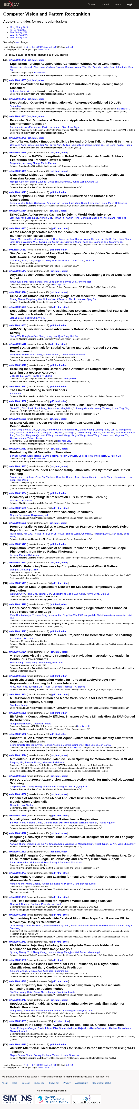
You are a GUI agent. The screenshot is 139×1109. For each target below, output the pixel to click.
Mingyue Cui (35, 971)
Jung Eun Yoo (56, 281)
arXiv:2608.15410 (18, 604)
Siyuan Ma (15, 239)
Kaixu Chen (33, 992)
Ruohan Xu (53, 408)
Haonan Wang (55, 952)
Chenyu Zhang (18, 438)
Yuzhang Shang (31, 163)
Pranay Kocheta (42, 1055)
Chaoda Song (56, 844)
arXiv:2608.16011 (18, 344)
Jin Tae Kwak (54, 904)
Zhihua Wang (73, 533)
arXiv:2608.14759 (18, 897)
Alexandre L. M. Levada (23, 638)
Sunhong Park (38, 904)
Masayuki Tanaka (42, 723)
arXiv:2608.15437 (18, 562)
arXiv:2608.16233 (18, 228)
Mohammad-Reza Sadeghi (44, 862)
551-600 (52, 47)
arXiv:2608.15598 (18, 508)
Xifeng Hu (62, 299)
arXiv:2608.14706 (18, 60)
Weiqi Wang (47, 435)
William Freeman (88, 822)
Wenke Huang (107, 217)
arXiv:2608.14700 (18, 138)
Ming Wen (51, 260)
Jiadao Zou (16, 317)
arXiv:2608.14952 (18, 794)
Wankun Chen (17, 593)
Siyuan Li (51, 533)
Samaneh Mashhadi (71, 862)
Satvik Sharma (50, 455)
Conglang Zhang (90, 217)
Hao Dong (22, 480)
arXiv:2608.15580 (18, 523)
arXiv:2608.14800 (18, 851)
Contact (26, 1083)
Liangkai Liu (16, 569)
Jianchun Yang (18, 217)
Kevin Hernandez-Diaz (54, 127)
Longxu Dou (29, 429)
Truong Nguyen (106, 822)
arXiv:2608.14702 (18, 99)
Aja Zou (65, 925)
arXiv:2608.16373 (18, 192)
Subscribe (39, 1083)
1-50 (26, 47)
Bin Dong (110, 145)
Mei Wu (81, 299)
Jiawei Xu (15, 408)
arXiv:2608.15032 (18, 734)
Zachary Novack (55, 67)
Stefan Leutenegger (64, 1010)
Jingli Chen (16, 242)
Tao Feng (15, 260)
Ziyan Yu (40, 477)
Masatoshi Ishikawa (53, 762)
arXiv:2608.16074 (18, 292)
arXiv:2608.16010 (18, 365)
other (41, 60)
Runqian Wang (73, 67)
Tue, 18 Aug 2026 (18, 37)
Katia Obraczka (71, 1055)
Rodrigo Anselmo (53, 744)
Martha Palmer (51, 354)
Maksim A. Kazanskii (21, 500)
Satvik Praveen (33, 375)
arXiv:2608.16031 (18, 325)
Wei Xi (41, 317)
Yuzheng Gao (53, 477)
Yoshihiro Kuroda (66, 992)
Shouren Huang (32, 762)
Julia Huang (16, 925)
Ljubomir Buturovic (20, 91)
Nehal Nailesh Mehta (31, 822)
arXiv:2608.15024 (18, 755)
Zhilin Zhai (27, 408)
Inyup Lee (70, 281)
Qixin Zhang (125, 239)
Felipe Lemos (90, 744)
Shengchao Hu (70, 429)
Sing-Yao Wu (70, 615)
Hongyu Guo (30, 317)
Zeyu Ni (42, 181)
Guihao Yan (49, 299)
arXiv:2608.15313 (18, 631)
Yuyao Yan (55, 145)
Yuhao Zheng (34, 438)
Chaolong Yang (18, 145)
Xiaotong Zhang (18, 971)
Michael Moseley (99, 925)
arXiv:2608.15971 (18, 386)
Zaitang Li (70, 432)
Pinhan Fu (59, 217)
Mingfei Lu (66, 408)
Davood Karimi (88, 883)
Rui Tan (74, 336)
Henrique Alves (34, 744)
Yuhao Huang (17, 883)
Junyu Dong (92, 593)
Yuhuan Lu (47, 883)
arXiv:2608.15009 (18, 776)
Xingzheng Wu (34, 299)
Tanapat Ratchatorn (20, 723)
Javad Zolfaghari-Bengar (23, 1028)
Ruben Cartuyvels (35, 203)
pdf (29, 60)
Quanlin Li (86, 533)
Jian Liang (32, 217)
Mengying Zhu (41, 239)
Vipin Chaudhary (126, 844)
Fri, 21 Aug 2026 (18, 30)
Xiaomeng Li (94, 952)
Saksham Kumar (19, 705)
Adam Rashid (34, 455)
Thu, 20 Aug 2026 (18, 32)
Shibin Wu (98, 145)
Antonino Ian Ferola (57, 203)
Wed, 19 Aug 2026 (19, 35)
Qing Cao (48, 971)
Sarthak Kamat (18, 455)
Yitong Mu (15, 106)
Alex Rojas (39, 67)
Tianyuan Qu (32, 435)
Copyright (54, 1083)
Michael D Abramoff (29, 555)
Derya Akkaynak (39, 515)
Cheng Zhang (17, 299)
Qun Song (63, 336)
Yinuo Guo (33, 145)
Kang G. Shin (31, 569)
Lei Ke (114, 429)
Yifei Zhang (36, 354)
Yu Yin (113, 844)
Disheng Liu (33, 844)
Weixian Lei (21, 432)
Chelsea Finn (85, 455)
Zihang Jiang (102, 429)
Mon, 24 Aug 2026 (19, 27)
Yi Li (29, 952)
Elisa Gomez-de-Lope (65, 1028)
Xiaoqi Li (93, 477)
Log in (130, 4)
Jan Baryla (105, 744)
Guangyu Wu (116, 242)
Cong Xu (14, 805)
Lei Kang (29, 477)
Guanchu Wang (92, 408)
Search (94, 4)
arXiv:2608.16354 (18, 210)
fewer (40, 49)
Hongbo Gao (17, 181)
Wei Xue (90, 260)
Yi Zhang (78, 408)
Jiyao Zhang (81, 477)
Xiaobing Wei (30, 242)
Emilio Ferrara (48, 163)
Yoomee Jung (39, 615)
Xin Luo (96, 432)
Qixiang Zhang (18, 952)
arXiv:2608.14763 (18, 873)
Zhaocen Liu (16, 375)
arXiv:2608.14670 (18, 1044)
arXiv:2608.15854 (18, 493)
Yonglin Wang (78, 435)
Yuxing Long (16, 477)
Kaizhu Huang (124, 145)
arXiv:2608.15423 (18, 583)
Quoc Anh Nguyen (19, 904)
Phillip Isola (100, 455)
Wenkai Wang (62, 435)
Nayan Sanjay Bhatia (21, 1055)
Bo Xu (83, 952)
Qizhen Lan (97, 239)
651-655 (69, 47)
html (34, 60)
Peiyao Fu (39, 533)
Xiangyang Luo (36, 260)
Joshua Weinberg (72, 744)
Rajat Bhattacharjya (20, 615)
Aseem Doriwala (68, 455)
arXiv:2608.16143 (18, 271)
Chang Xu (92, 181)
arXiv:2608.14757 (18, 941)
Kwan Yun (15, 281)
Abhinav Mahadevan (120, 1028)
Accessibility (81, 1083)
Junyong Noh (84, 281)
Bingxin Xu (15, 163)
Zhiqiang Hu (16, 762)
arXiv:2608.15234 (18, 694)
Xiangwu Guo (53, 429)
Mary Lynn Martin (19, 354)
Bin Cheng (67, 477)
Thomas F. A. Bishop (74, 686)
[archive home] (11, 4)
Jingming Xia (61, 971)
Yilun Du (86, 67)
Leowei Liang (84, 432)
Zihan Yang (45, 662)
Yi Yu (12, 686)
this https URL (40, 73)
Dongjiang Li (120, 477)
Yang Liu (87, 242)
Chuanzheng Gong (63, 593)
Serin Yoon (28, 281)
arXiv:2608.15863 (18, 466)
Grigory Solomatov (20, 515)
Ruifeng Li (65, 181)
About (5, 1083)
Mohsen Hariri (85, 844)
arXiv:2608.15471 (18, 544)
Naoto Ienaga (48, 992)
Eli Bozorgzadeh (87, 615)
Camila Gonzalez (33, 925)
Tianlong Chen (110, 408)
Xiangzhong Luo (48, 336)
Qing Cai (91, 299)
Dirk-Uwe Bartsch (68, 822)
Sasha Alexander (79, 925)
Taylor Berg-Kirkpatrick (114, 67)
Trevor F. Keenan (52, 686)
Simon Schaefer (44, 1010)
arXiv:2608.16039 (18, 307)
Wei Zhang (31, 181)
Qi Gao (41, 429)
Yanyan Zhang (18, 844)
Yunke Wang (79, 181)
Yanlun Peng (73, 217)
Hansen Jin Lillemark (21, 67)
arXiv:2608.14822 (18, 833)
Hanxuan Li (35, 432)
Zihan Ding (16, 429)
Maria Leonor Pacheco (73, 354)
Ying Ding (124, 408)
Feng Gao (31, 593)
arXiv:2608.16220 (18, 249)
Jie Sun (67, 145)
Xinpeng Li (71, 844)
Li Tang (14, 555)
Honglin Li (48, 432)
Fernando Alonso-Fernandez (25, 127)
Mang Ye (121, 217)
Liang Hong (16, 1010)
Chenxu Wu (107, 435)
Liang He (27, 239)
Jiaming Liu (45, 242)
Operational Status (101, 1082)
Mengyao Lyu (66, 239)
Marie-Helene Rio (117, 203)
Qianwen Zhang (73, 242)
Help (14, 1083)
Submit (106, 4)
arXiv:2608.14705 (18, 80)
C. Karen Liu (114, 455)
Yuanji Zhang (33, 883)
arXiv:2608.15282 (18, 676)
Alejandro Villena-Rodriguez (93, 1028)
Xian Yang (116, 533)
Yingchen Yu (121, 435)
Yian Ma (96, 67)
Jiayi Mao (120, 432)
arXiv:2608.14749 (18, 981)
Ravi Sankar (27, 805)
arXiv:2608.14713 (18, 1000)
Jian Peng (22, 686)
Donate (117, 4)
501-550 (44, 47)
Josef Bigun (74, 127)
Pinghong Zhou (102, 533)
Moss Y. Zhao (116, 925)
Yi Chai (54, 239)
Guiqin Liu (57, 242)
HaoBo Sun (111, 239)
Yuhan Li (57, 1055)
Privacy (67, 1083)
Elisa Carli (74, 203)
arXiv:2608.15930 (18, 419)
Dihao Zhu (53, 181)
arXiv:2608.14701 (18, 116)
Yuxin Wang (93, 435)
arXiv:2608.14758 (18, 915)
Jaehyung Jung (85, 1010)
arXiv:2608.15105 (18, 713)
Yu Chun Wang (18, 992)
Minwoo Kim (55, 615)
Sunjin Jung (41, 281)
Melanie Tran (51, 822)
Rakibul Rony (45, 1028)
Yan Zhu (27, 533)
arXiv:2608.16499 (18, 171)
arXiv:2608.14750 (18, 960)
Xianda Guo (45, 217)
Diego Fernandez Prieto (94, 203)
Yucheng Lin (35, 686)
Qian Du (105, 593)
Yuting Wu (15, 336)
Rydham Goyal (52, 925)
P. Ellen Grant (71, 883)
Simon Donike (17, 203)
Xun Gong (79, 593)
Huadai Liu (64, 260)
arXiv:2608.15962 (18, 401)
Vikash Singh (101, 844)
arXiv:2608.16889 (18, 152)
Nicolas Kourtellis (19, 1031)
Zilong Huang (87, 429)
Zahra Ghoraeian (19, 862)
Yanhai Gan (45, 593)
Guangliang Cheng (82, 145)
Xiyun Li (59, 432)
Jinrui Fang (40, 408)
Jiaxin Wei (29, 1010)
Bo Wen (14, 822)
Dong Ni (58, 883)
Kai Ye (44, 844)
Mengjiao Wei (71, 952)
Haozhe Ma (108, 432)
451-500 (35, 47)
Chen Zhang (77, 260)
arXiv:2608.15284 (18, 652)
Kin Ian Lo (15, 393)
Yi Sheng (47, 375)
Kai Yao (44, 145)
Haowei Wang (82, 239)
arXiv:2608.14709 (18, 1021)
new (17, 42)
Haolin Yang (106, 477)
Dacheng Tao (101, 242)
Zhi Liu (72, 299)
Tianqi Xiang (39, 952)
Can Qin (20, 435)
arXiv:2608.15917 (18, 448)
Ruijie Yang (16, 533)
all (53, 49)
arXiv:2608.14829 (18, 815)
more (47, 49)
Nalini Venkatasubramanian (111, 615)
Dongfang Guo (30, 336)
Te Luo (60, 533)
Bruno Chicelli (17, 744)
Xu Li (24, 260)
